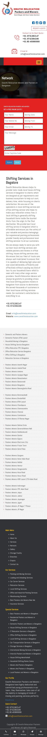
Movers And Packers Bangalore (21, 665)
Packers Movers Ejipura (13, 438)
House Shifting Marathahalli (20, 657)
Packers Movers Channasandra (16, 408)
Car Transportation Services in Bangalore (25, 642)
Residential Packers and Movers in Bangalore (22, 618)
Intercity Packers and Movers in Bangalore (25, 653)
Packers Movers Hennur (13, 465)
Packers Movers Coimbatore (15, 415)
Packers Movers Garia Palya (15, 449)
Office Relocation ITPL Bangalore (17, 348)
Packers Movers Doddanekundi (16, 432)
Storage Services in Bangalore (21, 646)
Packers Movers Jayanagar (15, 499)
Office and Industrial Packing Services (23, 592)
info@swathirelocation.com (33, 54)
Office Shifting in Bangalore (15, 354)
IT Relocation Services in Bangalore (22, 631)
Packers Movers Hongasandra (16, 469)
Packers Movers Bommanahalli (16, 395)
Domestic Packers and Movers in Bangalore (25, 624)
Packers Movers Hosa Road (15, 472)
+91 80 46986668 (31, 41)
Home (12, 534)
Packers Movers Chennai (14, 412)
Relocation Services (17, 585)
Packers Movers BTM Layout (15, 401)
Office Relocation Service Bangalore (18, 351)
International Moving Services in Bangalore (25, 650)
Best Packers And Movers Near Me (22, 600)
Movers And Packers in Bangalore (22, 668)
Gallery (12, 549)
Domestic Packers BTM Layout (16, 338)
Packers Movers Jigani (13, 502)
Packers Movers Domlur (13, 435)
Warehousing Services (18, 596)
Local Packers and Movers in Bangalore (24, 672)
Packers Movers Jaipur (13, 492)
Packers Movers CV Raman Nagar (17, 418)
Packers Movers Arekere (14, 371)
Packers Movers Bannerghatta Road (18, 388)
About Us (13, 538)
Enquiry (12, 560)
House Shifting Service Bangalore (17, 344)
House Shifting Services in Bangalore (23, 627)
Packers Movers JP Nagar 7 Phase (17, 506)
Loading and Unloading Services (21, 577)
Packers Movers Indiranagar (15, 485)
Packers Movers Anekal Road (15, 368)
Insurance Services (17, 604)
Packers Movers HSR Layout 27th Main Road (21, 479)
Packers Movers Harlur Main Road (17, 459)
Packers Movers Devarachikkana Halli (18, 428)
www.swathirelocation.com (26, 316)
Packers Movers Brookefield (15, 398)
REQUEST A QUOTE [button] (39, 28)
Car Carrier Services (17, 581)
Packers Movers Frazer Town (16, 445)
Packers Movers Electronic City (16, 442)
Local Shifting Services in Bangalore (23, 639)
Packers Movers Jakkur (13, 496)
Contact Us (14, 564)
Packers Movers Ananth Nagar (16, 364)
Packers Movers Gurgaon (14, 455)
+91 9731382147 (31, 35)
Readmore (9, 700)
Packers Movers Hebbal (13, 462)
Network (13, 545)
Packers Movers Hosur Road (15, 476)
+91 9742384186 (31, 38)
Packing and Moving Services (20, 574)
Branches (13, 556)
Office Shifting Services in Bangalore (23, 635)
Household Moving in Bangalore (16, 341)
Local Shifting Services (18, 589)
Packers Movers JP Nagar (14, 509)
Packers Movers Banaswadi (15, 381)
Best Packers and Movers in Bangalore (24, 613)
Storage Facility (16, 553)
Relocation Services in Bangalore (17, 358)
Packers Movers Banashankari (16, 378)
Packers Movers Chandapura (15, 405)
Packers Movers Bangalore (15, 385)
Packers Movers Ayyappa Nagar (16, 375)
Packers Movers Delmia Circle (16, 425)
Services (13, 542)
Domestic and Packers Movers (16, 334)
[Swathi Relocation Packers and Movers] (5, 62)
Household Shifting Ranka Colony (22, 661)
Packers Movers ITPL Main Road (16, 489)
